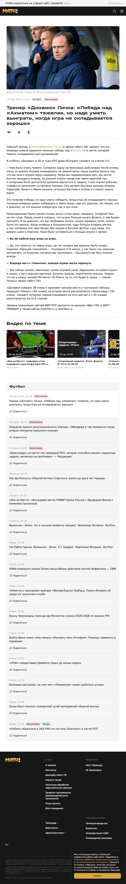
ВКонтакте (51, 827)
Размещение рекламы (99, 838)
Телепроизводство (97, 823)
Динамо (35, 147)
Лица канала (52, 803)
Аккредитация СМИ (97, 833)
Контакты (50, 770)
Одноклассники (54, 832)
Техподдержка (117, 3)
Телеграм (50, 823)
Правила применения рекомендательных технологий (58, 795)
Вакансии (91, 828)
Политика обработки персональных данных (58, 786)
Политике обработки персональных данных (96, 859)
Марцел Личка (52, 147)
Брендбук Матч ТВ (55, 775)
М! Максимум (94, 770)
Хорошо (97, 875)
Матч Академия (54, 808)
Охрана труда (53, 779)
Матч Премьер (94, 765)
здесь (67, 3)
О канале (50, 765)
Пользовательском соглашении (92, 862)
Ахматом (78, 150)
